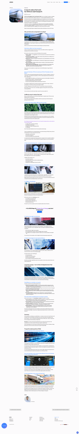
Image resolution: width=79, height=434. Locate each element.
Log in (62, 2)
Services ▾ (57, 2)
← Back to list (11, 7)
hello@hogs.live (11, 419)
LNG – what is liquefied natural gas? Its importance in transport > (61, 409)
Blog (59, 2)
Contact (54, 2)
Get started (39, 211)
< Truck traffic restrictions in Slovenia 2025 (15, 409)
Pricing (51, 2)
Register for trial (57, 417)
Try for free (65, 2)
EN (68, 2)
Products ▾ (48, 2)
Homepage (30, 417)
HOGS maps (41, 417)
